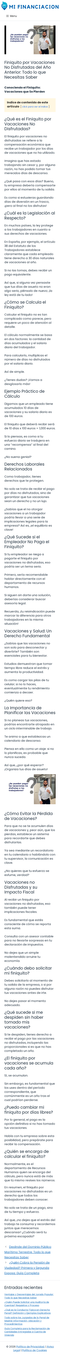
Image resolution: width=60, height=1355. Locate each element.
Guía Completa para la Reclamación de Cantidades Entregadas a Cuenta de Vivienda (27, 1332)
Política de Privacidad (30, 1346)
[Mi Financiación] (30, 6)
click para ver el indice (35, 106)
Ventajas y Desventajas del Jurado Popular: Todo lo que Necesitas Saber (29, 1296)
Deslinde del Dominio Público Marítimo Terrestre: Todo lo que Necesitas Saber (27, 1252)
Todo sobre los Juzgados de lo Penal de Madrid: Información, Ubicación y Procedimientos (26, 1321)
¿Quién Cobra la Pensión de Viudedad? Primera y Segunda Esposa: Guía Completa (27, 1268)
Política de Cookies (34, 1350)
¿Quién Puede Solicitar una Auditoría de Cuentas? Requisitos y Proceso (26, 1303)
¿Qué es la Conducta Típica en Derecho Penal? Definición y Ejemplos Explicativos (27, 1311)
